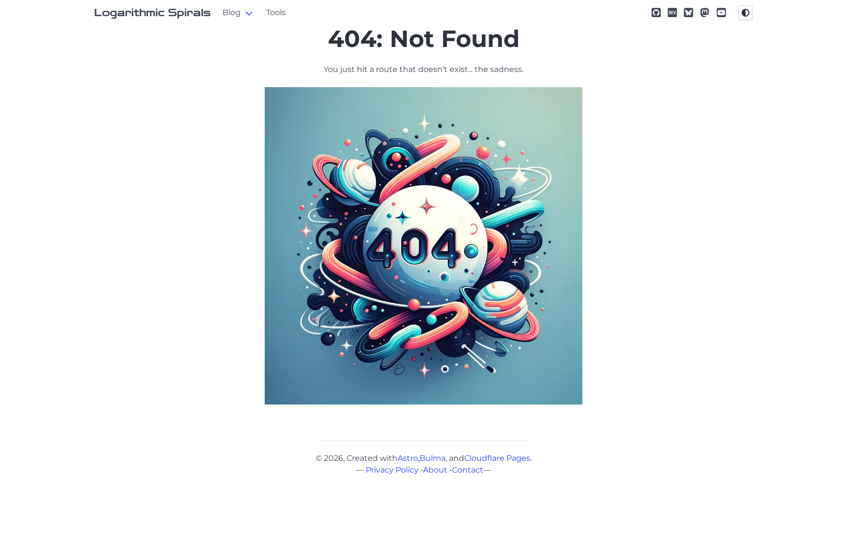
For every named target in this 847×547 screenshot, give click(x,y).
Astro (408, 458)
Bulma (433, 458)
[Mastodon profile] (704, 12)
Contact (467, 470)
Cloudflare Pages (497, 458)
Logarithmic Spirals (152, 13)
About (435, 470)
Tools (276, 12)
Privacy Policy (392, 470)
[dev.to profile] (672, 12)
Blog (232, 12)
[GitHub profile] (656, 12)
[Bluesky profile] (688, 12)
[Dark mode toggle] (745, 12)
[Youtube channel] (721, 12)
